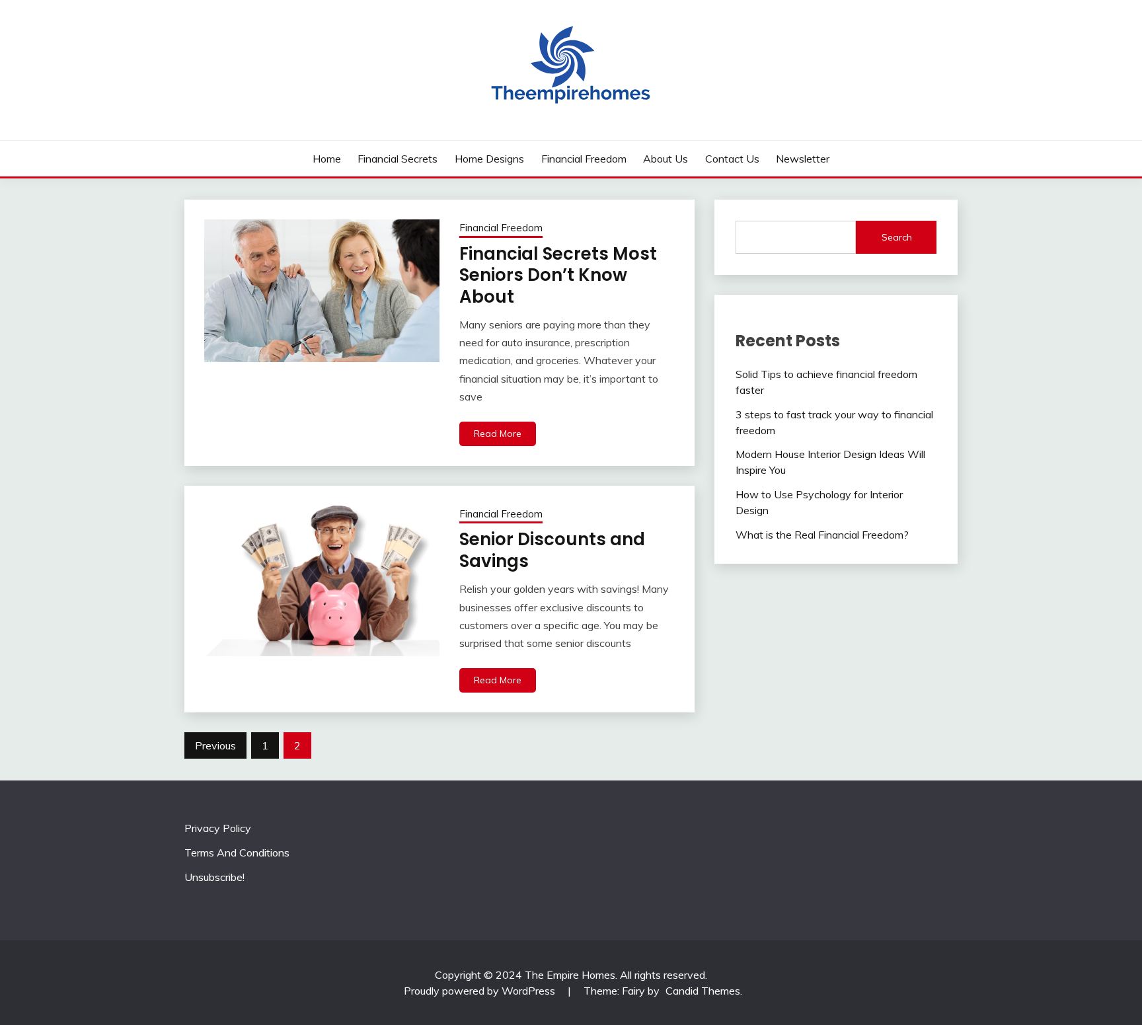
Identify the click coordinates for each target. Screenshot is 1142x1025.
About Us (665, 158)
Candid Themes (703, 990)
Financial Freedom (584, 158)
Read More (497, 433)
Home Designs (489, 158)
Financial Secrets (398, 158)
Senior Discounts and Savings (552, 550)
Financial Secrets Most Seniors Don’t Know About (558, 275)
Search (897, 237)
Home (327, 158)
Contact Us (732, 158)
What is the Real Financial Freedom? (822, 534)
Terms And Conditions (236, 852)
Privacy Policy (217, 828)
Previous (215, 745)
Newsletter (802, 158)
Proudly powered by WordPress (481, 990)
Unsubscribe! (214, 877)
